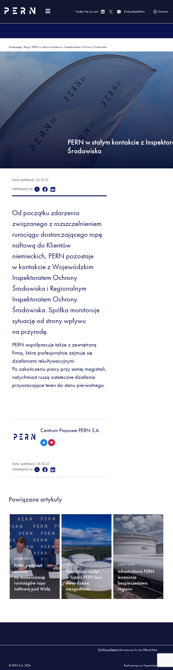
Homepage (15, 47)
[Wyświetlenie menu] (47, 11)
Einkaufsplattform (134, 11)
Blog (26, 47)
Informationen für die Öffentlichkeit (137, 650)
